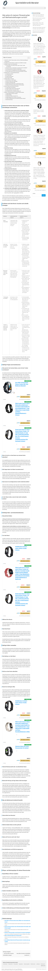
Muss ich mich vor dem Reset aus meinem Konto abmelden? (16, 67)
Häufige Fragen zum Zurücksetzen (10, 64)
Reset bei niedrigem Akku (10, 82)
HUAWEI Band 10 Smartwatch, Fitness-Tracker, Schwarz (21, 548)
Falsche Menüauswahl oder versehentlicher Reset (14, 83)
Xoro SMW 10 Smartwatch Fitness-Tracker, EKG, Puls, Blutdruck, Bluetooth (21, 384)
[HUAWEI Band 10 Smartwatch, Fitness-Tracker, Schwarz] (39, 106)
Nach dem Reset (9, 77)
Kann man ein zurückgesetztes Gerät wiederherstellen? (16, 70)
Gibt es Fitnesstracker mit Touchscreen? (13, 935)
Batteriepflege (9, 94)
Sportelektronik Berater (27, 3)
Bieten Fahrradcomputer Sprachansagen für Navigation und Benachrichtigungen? (39, 19)
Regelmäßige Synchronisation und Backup (13, 97)
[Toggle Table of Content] (28, 58)
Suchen (34, 193)
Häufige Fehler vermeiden (9, 78)
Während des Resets (9, 76)
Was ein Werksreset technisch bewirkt (11, 86)
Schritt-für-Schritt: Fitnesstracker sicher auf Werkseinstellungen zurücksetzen (16, 61)
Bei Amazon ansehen (25, 396)
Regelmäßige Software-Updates (12, 93)
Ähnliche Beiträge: (9, 99)
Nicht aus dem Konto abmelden (11, 81)
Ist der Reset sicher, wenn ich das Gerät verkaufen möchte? (16, 71)
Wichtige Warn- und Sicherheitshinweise (11, 72)
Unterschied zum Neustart (11, 87)
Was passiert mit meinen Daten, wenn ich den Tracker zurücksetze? (15, 66)
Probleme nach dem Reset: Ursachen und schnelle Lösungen (15, 62)
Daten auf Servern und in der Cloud (12, 89)
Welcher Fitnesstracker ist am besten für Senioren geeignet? (17, 932)
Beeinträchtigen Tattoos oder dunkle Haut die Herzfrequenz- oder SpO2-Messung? (38, 24)
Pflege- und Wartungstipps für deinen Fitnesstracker (14, 92)
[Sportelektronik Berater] (5, 5)
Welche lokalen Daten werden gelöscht (13, 88)
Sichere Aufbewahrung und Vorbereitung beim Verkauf (16, 98)
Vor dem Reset (9, 75)
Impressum (43, 965)
